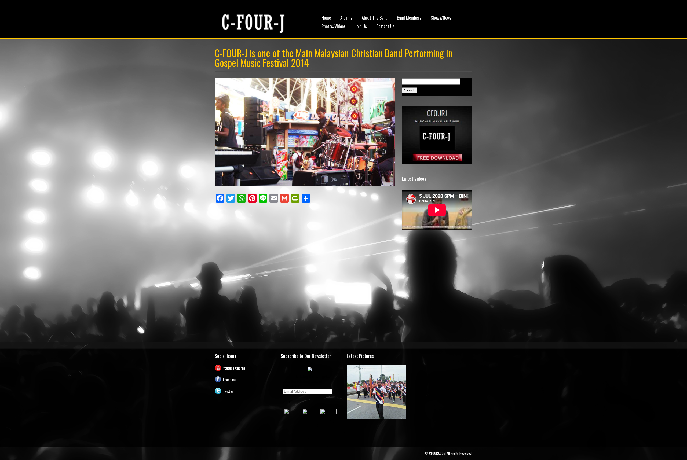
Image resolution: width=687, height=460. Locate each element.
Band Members (409, 17)
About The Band (375, 17)
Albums (346, 17)
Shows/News (441, 17)
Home (326, 17)
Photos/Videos (333, 26)
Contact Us (385, 26)
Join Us (361, 26)
